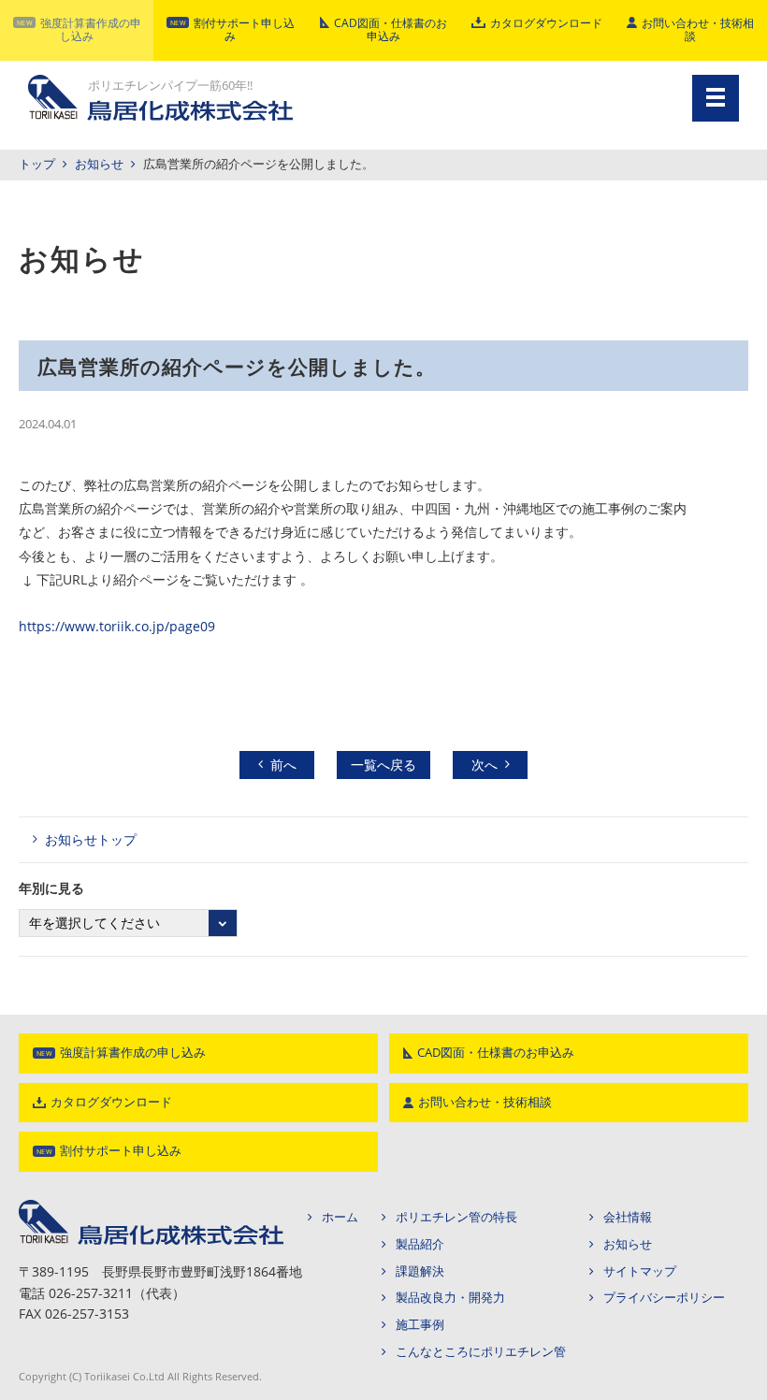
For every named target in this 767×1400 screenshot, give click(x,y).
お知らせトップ (91, 839)
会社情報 (627, 1217)
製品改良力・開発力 (450, 1298)
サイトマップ (639, 1271)
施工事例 (420, 1325)
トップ (37, 164)
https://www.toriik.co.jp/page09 (117, 626)
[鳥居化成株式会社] (151, 1206)
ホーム (340, 1217)
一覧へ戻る (383, 764)
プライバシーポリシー (664, 1298)
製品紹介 (420, 1244)
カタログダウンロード (546, 23)
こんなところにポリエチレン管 (481, 1352)
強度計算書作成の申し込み (90, 29)
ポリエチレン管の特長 (456, 1217)
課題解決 (420, 1271)
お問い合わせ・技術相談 (698, 29)
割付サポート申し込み (244, 29)
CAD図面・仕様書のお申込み (390, 29)
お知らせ (99, 164)
